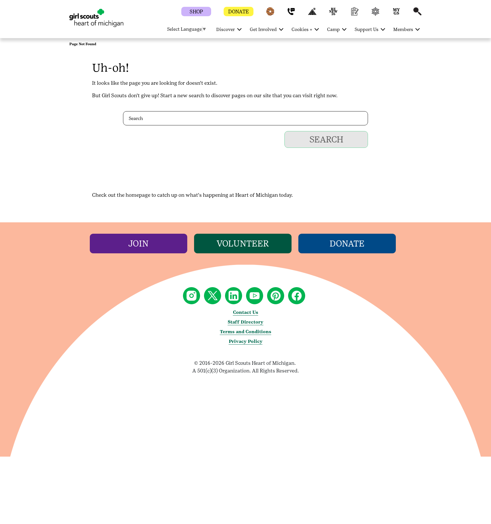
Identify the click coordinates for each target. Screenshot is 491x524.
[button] (270, 14)
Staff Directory (245, 322)
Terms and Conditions (245, 331)
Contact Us (245, 312)
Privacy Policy (246, 341)
